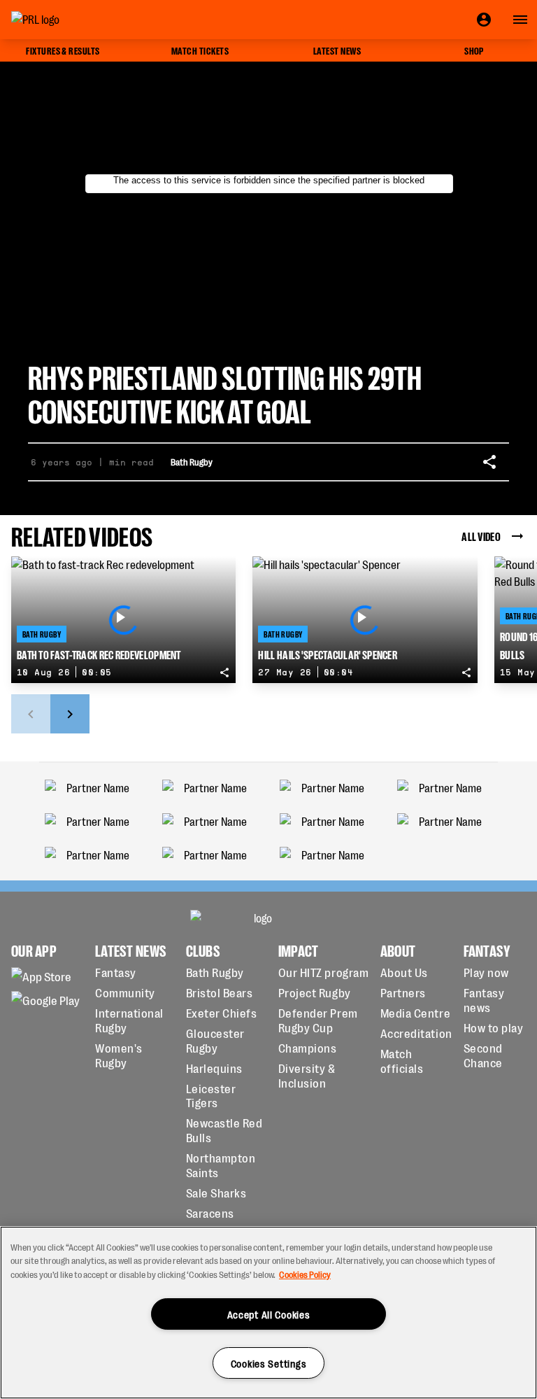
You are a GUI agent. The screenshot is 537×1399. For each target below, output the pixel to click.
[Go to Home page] (67, 19)
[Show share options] (489, 462)
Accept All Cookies (268, 1314)
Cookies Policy (305, 1274)
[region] (268, 1312)
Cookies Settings (269, 1363)
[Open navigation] (520, 19)
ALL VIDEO (481, 535)
